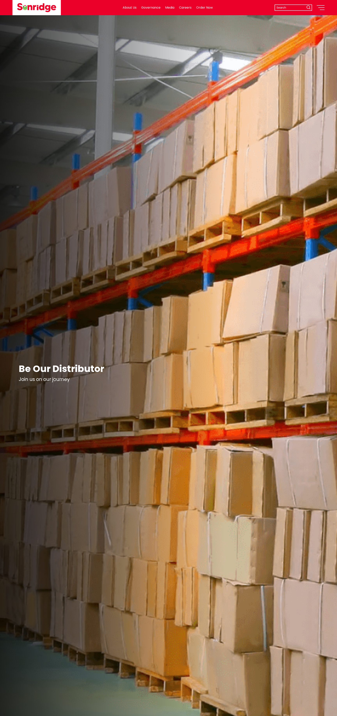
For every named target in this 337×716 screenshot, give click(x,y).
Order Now (204, 7)
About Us (130, 7)
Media (169, 7)
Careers (185, 7)
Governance (151, 7)
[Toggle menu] (321, 7)
